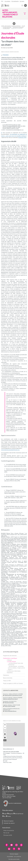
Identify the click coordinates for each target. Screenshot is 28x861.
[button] (24, 13)
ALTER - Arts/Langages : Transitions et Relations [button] (10, 13)
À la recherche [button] (15, 1)
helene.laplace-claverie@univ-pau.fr (13, 695)
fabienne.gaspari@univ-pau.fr (10, 699)
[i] (7, 98)
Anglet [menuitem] (5, 813)
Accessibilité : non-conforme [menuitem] (14, 856)
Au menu (22, 1)
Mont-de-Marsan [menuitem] (19, 813)
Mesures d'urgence (8, 821)
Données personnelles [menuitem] (14, 859)
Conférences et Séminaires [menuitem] (13, 671)
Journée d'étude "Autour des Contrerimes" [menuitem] (15, 663)
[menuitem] (14, 656)
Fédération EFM (22, 137)
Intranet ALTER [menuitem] (8, 835)
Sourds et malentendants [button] (14, 803)
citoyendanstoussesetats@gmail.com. (10, 449)
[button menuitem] (25, 5)
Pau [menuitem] (5, 816)
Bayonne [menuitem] (10, 813)
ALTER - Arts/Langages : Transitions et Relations (10, 25)
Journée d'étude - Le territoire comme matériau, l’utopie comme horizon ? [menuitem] (16, 668)
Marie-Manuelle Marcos (10, 711)
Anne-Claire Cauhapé (10, 706)
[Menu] (22, 5)
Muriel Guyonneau (9, 702)
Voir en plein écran (7, 748)
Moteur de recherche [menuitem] (8, 830)
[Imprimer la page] (14, 23)
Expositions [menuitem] (10, 672)
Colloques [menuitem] (9, 660)
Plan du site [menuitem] (6, 832)
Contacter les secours (9, 823)
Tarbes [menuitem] (9, 816)
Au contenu (7, 1)
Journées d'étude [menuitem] (11, 661)
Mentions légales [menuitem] (14, 854)
